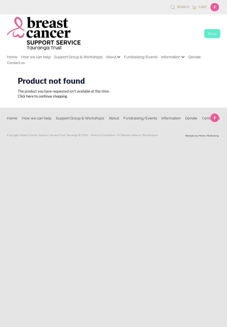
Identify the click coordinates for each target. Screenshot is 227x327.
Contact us (16, 62)
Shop (212, 33)
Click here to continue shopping (42, 96)
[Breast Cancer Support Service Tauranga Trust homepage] (100, 33)
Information (171, 56)
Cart (202, 7)
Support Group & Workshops (78, 56)
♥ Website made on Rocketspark (138, 135)
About (111, 56)
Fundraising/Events (141, 56)
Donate (195, 56)
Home (12, 56)
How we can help (36, 56)
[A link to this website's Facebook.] (214, 7)
